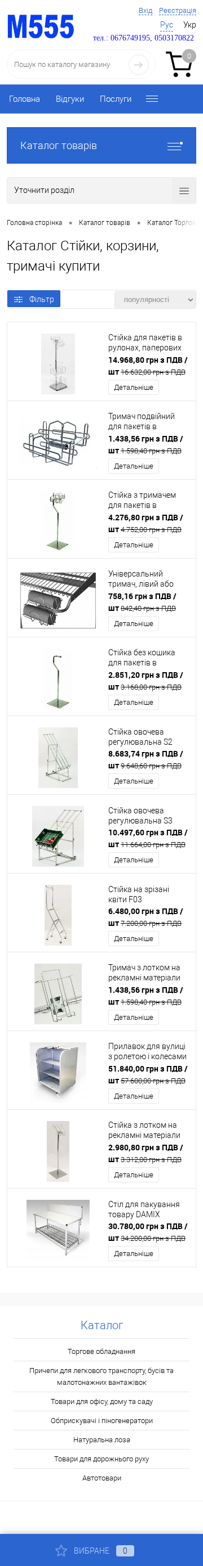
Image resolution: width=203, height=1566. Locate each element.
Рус (166, 24)
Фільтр (41, 299)
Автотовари (101, 1478)
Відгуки (70, 99)
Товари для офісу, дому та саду (102, 1401)
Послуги (115, 99)
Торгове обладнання (101, 1351)
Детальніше (133, 387)
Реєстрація (177, 10)
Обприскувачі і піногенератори (102, 1420)
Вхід (145, 10)
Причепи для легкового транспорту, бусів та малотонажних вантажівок (101, 1376)
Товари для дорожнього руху (101, 1459)
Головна (24, 99)
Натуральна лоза (101, 1440)
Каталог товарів (58, 145)
